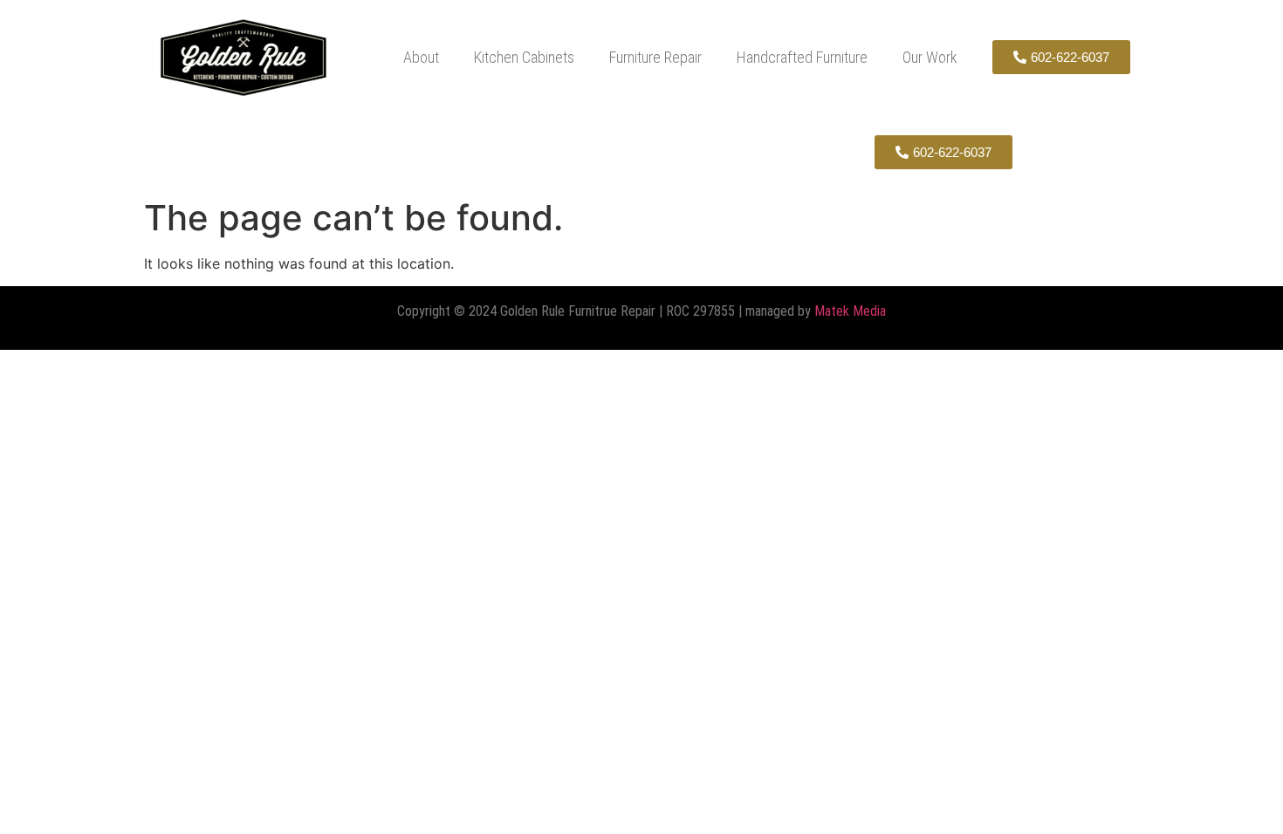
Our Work (929, 57)
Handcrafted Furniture (802, 57)
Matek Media (850, 311)
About (421, 57)
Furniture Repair (655, 57)
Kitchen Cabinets (524, 57)
